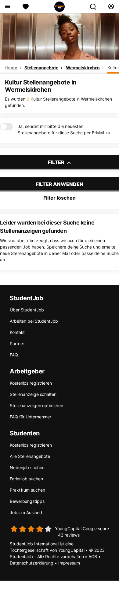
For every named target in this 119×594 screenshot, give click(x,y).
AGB (92, 556)
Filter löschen (59, 198)
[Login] (111, 6)
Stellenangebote (41, 67)
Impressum (69, 562)
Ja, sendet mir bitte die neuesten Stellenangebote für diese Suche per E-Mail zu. (64, 129)
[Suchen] (95, 6)
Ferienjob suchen (26, 478)
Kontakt (17, 332)
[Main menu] (7, 6)
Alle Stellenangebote (30, 456)
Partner (17, 343)
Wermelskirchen (83, 67)
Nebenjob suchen (27, 467)
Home (11, 67)
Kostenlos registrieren (31, 383)
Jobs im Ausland (26, 512)
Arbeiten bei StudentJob (34, 321)
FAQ (14, 354)
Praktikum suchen (27, 490)
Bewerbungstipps (27, 501)
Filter (56, 162)
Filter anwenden (59, 184)
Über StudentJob (27, 309)
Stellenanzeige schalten (33, 394)
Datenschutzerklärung (31, 562)
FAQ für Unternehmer (30, 416)
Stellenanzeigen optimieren (36, 405)
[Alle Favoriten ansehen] (25, 6)
